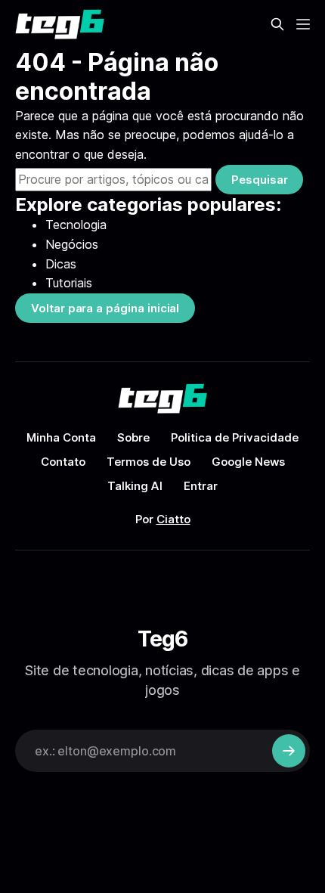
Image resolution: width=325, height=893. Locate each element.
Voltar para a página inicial (105, 308)
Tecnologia (76, 224)
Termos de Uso (148, 461)
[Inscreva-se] (288, 750)
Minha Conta (61, 437)
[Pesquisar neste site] (277, 24)
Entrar (201, 486)
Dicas (60, 263)
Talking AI (134, 486)
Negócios (71, 244)
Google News (248, 461)
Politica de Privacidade (235, 437)
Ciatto (173, 519)
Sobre (133, 437)
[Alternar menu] (303, 24)
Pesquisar (259, 179)
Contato (63, 461)
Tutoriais (68, 282)
